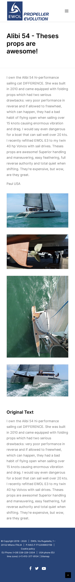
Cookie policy (28, 548)
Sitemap (45, 556)
